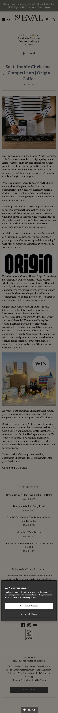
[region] (28, 600)
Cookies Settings (29, 614)
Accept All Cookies (29, 606)
